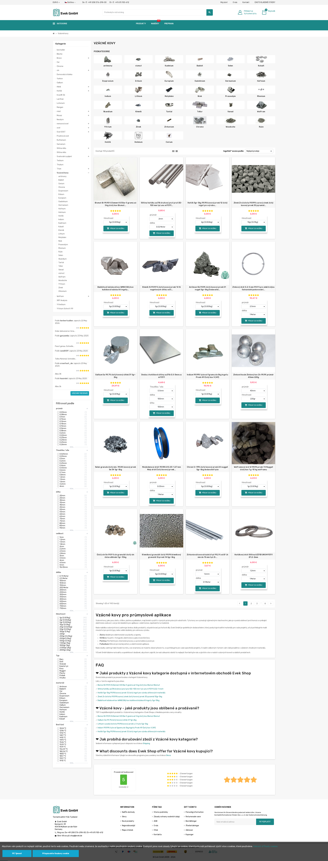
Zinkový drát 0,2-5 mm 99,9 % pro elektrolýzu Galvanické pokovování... (253, 288)
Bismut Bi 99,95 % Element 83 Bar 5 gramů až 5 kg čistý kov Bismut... (115, 204)
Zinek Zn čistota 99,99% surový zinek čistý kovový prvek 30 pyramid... (253, 204)
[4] (86, 328)
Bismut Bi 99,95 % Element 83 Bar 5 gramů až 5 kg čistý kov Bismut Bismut (129, 685)
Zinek (138, 127)
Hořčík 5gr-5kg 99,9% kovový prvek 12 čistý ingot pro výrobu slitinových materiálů (131, 693)
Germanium (230, 81)
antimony (107, 66)
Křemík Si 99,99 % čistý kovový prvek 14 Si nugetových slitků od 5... (161, 288)
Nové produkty (128, 821)
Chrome (199, 127)
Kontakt (246, 2)
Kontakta (158, 834)
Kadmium (169, 66)
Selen (230, 66)
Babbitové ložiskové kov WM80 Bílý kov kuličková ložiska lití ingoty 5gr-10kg (128, 700)
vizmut (138, 66)
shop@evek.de (76, 836)
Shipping (146, 743)
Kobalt (261, 66)
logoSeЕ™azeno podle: (233, 151)
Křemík (138, 112)
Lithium (138, 96)
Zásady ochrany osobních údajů (167, 817)
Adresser (189, 830)
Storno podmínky (161, 812)
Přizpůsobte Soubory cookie (55, 853)
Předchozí (239, 603)
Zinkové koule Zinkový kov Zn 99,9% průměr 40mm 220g (253, 376)
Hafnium (261, 81)
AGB (155, 821)
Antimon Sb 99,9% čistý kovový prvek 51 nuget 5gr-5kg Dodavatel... (207, 288)
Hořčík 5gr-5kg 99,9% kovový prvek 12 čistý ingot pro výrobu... (208, 204)
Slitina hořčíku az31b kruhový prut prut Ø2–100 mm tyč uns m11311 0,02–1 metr (130, 689)
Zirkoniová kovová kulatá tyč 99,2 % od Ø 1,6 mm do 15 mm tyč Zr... (207, 556)
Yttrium (108, 127)
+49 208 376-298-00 (76, 832)
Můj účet (224, 2)
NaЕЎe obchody (128, 812)
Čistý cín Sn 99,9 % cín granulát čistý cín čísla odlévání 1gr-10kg (115, 556)
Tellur (200, 112)
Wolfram (261, 112)
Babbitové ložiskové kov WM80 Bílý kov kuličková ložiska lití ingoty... (116, 288)
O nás (235, 2)
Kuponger (189, 834)
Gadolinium (200, 81)
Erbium (138, 81)
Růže (261, 127)
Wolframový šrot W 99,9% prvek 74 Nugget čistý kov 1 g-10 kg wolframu (253, 468)
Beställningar (191, 821)
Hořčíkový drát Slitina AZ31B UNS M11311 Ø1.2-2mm (253, 556)
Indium (108, 96)
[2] (82, 328)
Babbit (200, 66)
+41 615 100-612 (96, 832)
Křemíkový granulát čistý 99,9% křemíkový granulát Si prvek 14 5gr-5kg (161, 556)
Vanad (230, 112)
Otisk (156, 830)
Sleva (168, 755)
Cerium (169, 142)
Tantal (169, 112)
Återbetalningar (192, 825)
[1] (80, 328)
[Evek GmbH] (65, 12)
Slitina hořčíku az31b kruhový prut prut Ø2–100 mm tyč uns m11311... (161, 204)
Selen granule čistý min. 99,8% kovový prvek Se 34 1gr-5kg (115, 468)
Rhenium (261, 96)
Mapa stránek (127, 830)
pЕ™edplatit (265, 822)
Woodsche (230, 127)
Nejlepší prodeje (253, 151)
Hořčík (108, 142)
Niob (200, 96)
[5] (88, 328)
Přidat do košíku (115, 228)
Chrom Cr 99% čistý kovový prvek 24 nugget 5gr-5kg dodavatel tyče (207, 468)
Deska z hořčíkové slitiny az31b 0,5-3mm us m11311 (161, 376)
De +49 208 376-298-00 (94, 2)
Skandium (107, 112)
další (271, 603)
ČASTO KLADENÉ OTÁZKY (265, 2)
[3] (84, 328)
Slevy (124, 817)
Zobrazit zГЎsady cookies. (265, 846)
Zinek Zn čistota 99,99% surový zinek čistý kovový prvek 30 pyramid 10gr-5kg (130, 697)
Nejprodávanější (128, 825)
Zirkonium (169, 127)
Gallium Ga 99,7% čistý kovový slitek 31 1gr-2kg (115, 376)
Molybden (169, 96)
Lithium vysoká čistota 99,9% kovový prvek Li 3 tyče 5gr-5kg (123, 724)
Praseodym (230, 96)
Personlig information (195, 812)
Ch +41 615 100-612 (119, 2)
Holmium (138, 142)
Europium (169, 81)
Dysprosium (107, 81)
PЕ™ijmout (17, 853)
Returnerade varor (193, 817)
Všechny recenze (80, 393)
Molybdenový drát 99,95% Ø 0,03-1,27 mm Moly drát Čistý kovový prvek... (161, 468)
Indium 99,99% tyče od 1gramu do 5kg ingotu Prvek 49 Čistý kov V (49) (207, 376)
